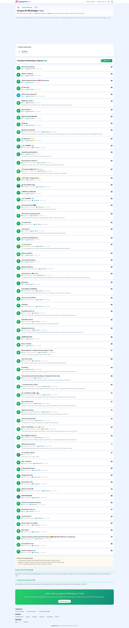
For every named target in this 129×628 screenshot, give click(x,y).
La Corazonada (26, 222)
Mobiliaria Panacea (27, 267)
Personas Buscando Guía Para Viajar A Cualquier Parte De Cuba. (40, 376)
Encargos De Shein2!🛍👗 (28, 205)
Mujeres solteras (90, 1)
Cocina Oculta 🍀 (26, 516)
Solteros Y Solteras (27, 73)
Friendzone (24, 367)
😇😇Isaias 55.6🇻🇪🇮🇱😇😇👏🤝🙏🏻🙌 (32, 169)
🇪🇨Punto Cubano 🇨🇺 (27, 489)
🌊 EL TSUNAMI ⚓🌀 (27, 145)
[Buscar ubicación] (108, 2)
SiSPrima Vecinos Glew (28, 444)
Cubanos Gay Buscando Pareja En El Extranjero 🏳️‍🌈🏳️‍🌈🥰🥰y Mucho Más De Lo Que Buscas (48, 537)
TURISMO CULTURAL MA (28, 191)
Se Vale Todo (25, 87)
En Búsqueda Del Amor (28, 468)
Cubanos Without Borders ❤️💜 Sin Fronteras (35, 80)
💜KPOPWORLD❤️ (26, 495)
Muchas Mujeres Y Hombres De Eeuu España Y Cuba (37, 350)
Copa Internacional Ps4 (28, 418)
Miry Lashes (25, 530)
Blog (16, 622)
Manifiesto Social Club (28, 130)
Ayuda (27, 616)
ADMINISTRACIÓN (26, 337)
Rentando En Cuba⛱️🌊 (28, 509)
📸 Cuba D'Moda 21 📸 (28, 185)
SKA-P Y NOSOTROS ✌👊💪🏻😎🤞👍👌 (32, 427)
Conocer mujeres (19, 611)
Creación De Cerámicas (28, 260)
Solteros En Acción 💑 (28, 67)
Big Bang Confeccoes (27, 328)
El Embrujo (24, 123)
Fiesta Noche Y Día (27, 482)
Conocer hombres (31, 611)
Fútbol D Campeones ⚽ (28, 550)
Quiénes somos (19, 616)
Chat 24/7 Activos (26, 359)
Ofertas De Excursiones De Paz (30, 213)
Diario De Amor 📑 (26, 109)
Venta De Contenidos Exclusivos (31, 502)
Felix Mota (24, 304)
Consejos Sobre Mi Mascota (29, 238)
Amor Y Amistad (26, 461)
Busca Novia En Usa (27, 401)
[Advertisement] (60, 29)
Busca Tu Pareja (26, 343)
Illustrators (24, 282)
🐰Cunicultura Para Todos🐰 (30, 384)
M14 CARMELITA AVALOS (28, 435)
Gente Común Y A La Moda (29, 523)
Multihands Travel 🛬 (27, 101)
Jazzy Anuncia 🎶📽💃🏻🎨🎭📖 (30, 273)
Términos (41, 616)
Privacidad (49, 616)
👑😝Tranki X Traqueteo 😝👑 (30, 178)
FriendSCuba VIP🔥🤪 (27, 311)
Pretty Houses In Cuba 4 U (29, 160)
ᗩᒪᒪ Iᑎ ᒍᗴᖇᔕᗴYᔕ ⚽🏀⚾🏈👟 (30, 393)
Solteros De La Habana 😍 (29, 94)
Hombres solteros (101, 1)
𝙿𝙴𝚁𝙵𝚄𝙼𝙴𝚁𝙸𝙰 (25, 229)
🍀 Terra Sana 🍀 (26, 244)
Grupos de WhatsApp (44, 611)
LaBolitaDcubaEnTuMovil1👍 (29, 152)
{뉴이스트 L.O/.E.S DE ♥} (28, 297)
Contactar (34, 616)
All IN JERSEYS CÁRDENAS (29, 289)
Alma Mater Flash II (27, 319)
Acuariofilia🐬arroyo (27, 543)
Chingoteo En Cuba (27, 475)
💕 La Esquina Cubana (28, 452)
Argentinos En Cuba (27, 410)
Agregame (24, 2)
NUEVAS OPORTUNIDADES (29, 116)
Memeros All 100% (26, 253)
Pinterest (26, 622)
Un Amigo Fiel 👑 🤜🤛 (28, 138)
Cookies (57, 616)
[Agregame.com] (18, 7)
